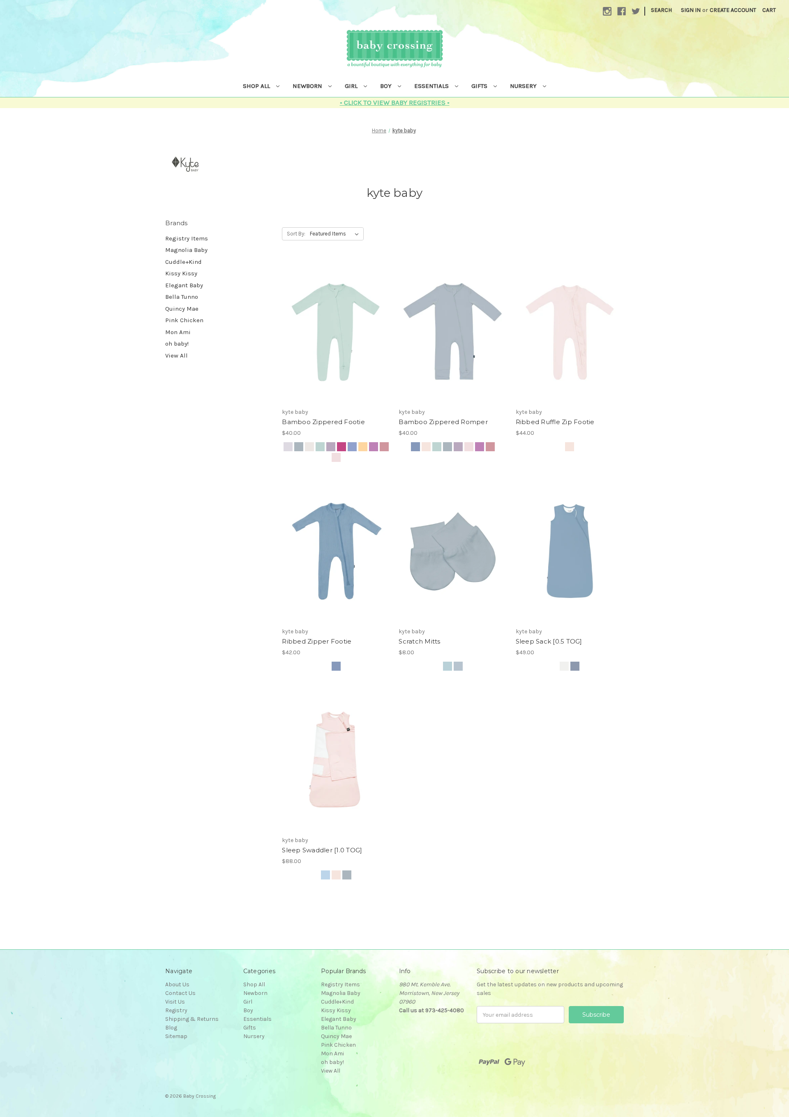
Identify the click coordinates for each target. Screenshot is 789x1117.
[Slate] (415, 447)
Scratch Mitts (419, 641)
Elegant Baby (184, 285)
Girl (352, 86)
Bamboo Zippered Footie (323, 422)
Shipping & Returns (192, 1018)
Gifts (480, 86)
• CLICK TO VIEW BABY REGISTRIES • (395, 102)
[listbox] (336, 234)
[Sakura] (336, 457)
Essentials (432, 86)
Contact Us (180, 993)
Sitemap (176, 1036)
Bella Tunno (181, 296)
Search (661, 10)
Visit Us (175, 1001)
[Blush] (426, 447)
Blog (171, 1027)
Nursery (524, 86)
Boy (386, 86)
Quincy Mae (181, 308)
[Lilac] (352, 447)
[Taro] (331, 447)
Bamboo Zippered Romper (443, 422)
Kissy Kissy (181, 273)
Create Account (733, 10)
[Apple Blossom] (384, 447)
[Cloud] (309, 447)
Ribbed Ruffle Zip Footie (555, 422)
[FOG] (458, 666)
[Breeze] (325, 875)
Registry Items (186, 238)
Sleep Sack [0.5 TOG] (549, 641)
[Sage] (320, 447)
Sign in (691, 10)
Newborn (308, 86)
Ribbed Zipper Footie (316, 641)
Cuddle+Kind (183, 261)
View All (176, 355)
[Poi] (373, 447)
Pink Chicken (184, 320)
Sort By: (296, 234)
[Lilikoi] (363, 447)
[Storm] (288, 447)
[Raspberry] (341, 447)
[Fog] (299, 447)
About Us (177, 984)
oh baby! (177, 343)
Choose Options (336, 332)
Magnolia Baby (186, 250)
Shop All (257, 86)
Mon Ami (178, 332)
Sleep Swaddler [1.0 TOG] (322, 850)
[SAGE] (447, 666)
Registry (176, 1010)
